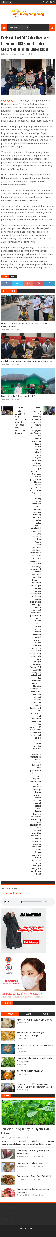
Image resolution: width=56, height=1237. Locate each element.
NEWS (13, 276)
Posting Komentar (13, 893)
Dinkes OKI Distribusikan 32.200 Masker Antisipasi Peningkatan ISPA (24, 325)
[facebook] (43, 2)
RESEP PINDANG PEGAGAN (30, 1071)
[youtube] (50, 2)
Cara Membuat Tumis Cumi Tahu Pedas (35, 1176)
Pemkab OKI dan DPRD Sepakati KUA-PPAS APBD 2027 (27, 361)
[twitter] (46, 2)
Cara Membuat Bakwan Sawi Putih (32, 1163)
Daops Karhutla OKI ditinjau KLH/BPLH (19, 396)
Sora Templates (23, 1233)
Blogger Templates (41, 1233)
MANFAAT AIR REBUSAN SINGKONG (34, 1020)
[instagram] (54, 2)
